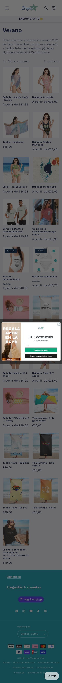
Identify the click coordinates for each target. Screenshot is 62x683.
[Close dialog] (58, 324)
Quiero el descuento (41, 350)
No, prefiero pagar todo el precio (41, 356)
